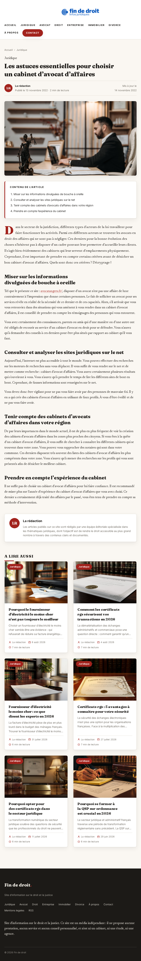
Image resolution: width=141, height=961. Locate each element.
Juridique (28, 25)
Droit (59, 25)
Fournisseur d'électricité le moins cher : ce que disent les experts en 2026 (31, 711)
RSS (31, 910)
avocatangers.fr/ (51, 291)
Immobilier (96, 25)
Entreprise (75, 25)
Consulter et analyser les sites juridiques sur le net (44, 200)
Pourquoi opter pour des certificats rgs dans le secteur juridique (29, 809)
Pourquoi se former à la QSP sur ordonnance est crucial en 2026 (97, 809)
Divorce (115, 25)
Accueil (10, 25)
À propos (11, 32)
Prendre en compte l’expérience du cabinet (40, 211)
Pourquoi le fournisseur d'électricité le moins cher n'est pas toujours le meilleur (33, 614)
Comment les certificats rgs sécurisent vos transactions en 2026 (98, 614)
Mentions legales (14, 910)
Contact (32, 32)
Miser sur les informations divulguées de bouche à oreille (48, 194)
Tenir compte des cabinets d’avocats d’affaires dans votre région (53, 205)
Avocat (44, 25)
